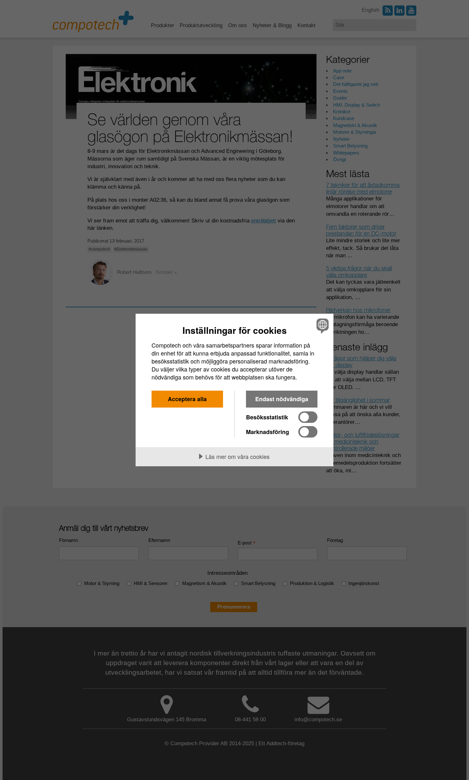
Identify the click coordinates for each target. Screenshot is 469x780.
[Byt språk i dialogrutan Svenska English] (321, 326)
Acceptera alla (187, 399)
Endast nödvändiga (281, 399)
